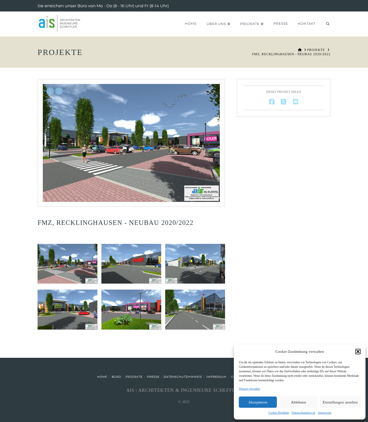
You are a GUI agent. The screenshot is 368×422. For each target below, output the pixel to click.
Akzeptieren (257, 402)
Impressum (324, 413)
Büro (116, 377)
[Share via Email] (295, 101)
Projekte (134, 377)
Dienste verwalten (249, 389)
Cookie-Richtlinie (278, 413)
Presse (153, 377)
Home (102, 377)
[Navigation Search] (325, 23)
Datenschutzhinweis (303, 413)
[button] (357, 351)
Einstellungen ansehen (340, 402)
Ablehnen (298, 402)
